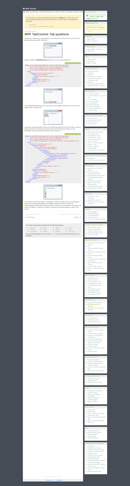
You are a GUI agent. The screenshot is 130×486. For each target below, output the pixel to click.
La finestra (91, 75)
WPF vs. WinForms (93, 41)
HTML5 (63, 12)
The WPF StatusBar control (95, 233)
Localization (59, 480)
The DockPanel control (94, 139)
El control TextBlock (93, 94)
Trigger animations (93, 401)
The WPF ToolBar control (95, 231)
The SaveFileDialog (93, 215)
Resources (90, 82)
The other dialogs (93, 217)
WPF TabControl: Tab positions (96, 27)
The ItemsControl (92, 318)
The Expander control (94, 294)
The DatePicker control (94, 292)
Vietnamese (71, 231)
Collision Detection (93, 459)
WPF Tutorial (31, 9)
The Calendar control (94, 290)
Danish (57, 227)
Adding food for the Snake (95, 455)
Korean (58, 229)
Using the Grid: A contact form (96, 150)
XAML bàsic (91, 61)
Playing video (91, 411)
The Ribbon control (93, 234)
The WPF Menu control (94, 227)
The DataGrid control (94, 379)
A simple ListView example (95, 333)
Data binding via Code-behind (96, 175)
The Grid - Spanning (93, 146)
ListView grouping (93, 344)
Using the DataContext (94, 173)
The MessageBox (92, 212)
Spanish (58, 231)
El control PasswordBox (94, 108)
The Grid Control (92, 141)
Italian (44, 229)
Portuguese (33, 231)
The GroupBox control (94, 289)
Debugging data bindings (95, 188)
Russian (45, 231)
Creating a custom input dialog (96, 219)
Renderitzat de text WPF (94, 120)
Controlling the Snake (94, 457)
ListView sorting (92, 346)
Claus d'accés (91, 124)
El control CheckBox (93, 104)
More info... (33, 24)
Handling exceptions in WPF (96, 84)
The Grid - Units (92, 144)
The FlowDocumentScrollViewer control (95, 248)
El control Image (92, 110)
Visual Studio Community (95, 49)
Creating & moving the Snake (96, 450)
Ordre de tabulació (93, 122)
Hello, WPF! (91, 51)
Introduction (91, 158)
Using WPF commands (94, 200)
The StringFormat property (95, 186)
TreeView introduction (94, 360)
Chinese (32, 227)
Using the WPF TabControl (94, 25)
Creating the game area (94, 448)
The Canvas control (93, 134)
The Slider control (93, 280)
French (70, 227)
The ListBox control (93, 320)
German (32, 229)
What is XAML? (92, 59)
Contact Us (49, 480)
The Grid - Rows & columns (95, 143)
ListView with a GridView (95, 339)
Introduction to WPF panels (95, 132)
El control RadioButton (94, 106)
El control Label (92, 99)
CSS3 (57, 12)
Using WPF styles (92, 392)
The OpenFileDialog (93, 213)
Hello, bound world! (93, 172)
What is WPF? (91, 39)
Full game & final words (94, 471)
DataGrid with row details (95, 382)
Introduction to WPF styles (95, 390)
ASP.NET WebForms (45, 12)
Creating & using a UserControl (96, 160)
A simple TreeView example (95, 361)
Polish (70, 229)
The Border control (93, 278)
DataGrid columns (93, 380)
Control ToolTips (92, 118)
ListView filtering (92, 351)
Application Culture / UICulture (96, 85)
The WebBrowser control (95, 283)
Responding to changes (94, 181)
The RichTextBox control (94, 266)
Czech (45, 227)
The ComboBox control (94, 321)
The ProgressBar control (94, 281)
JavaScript (69, 12)
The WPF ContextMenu (94, 229)
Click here (53, 234)
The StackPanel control (94, 137)
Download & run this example (72, 63)
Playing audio (91, 410)
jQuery (76, 12)
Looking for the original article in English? (42, 26)
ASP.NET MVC (34, 12)
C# (53, 12)
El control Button (92, 103)
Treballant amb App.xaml (95, 76)
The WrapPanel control (94, 135)
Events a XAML (92, 63)
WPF (27, 12)
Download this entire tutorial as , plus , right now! (95, 16)
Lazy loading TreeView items (96, 370)
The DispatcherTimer (93, 430)
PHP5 (80, 12)
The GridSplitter (92, 148)
